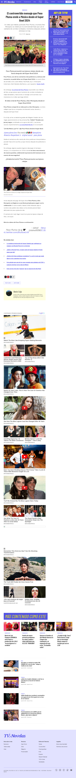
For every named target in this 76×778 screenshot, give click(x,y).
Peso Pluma (7, 283)
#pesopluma (36, 132)
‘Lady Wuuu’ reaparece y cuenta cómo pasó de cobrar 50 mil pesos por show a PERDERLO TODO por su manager (60, 51)
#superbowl (14, 135)
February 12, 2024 (44, 229)
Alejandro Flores (29, 684)
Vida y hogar (46, 2)
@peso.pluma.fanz (10, 132)
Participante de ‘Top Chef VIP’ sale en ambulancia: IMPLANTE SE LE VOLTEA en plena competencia (61, 70)
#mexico (7, 135)
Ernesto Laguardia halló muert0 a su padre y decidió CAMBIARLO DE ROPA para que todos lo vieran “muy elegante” (60, 41)
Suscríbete (69, 1)
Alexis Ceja (28, 34)
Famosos (18, 2)
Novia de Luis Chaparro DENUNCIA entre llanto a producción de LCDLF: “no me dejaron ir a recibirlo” (11, 640)
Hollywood (61, 2)
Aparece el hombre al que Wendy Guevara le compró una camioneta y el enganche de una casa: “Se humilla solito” (46, 641)
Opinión (53, 2)
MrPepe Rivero (29, 717)
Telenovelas (27, 2)
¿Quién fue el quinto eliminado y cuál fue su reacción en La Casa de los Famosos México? (32, 680)
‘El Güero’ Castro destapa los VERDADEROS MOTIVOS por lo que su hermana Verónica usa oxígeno (61, 61)
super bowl (16, 283)
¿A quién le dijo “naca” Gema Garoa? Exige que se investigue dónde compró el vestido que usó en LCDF (64, 640)
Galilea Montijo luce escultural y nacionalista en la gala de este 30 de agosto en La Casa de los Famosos (32, 697)
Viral (34, 2)
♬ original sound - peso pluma (30, 135)
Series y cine (40, 2)
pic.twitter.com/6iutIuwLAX (16, 232)
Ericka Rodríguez (29, 667)
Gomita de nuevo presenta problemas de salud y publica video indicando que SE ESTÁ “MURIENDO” (28, 639)
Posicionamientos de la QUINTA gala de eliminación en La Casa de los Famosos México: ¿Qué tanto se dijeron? (31, 713)
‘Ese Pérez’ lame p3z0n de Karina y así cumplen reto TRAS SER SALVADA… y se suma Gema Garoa (61, 32)
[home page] (9, 2)
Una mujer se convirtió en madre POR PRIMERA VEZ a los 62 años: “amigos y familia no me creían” (31, 664)
